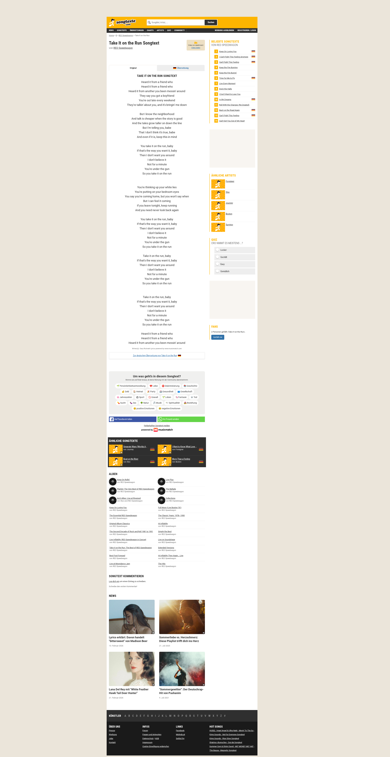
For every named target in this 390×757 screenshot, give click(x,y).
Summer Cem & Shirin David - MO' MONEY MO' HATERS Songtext (237, 746)
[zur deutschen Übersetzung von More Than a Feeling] (201, 461)
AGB (157, 738)
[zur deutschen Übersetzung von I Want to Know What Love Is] (201, 449)
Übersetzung (182, 68)
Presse (112, 730)
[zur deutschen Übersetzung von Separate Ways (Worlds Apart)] (152, 449)
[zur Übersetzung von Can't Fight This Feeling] (253, 62)
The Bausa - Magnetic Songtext (222, 750)
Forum (145, 730)
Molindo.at (180, 734)
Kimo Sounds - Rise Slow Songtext (224, 738)
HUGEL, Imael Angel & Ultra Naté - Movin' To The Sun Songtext (235, 730)
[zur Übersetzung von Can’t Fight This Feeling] (253, 115)
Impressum (147, 742)
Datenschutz (147, 738)
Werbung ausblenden (224, 30)
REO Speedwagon (123, 48)
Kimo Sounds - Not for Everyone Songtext (227, 734)
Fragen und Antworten (151, 734)
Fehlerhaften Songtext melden (157, 425)
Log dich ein (114, 581)
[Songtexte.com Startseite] (123, 22)
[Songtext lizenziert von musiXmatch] (157, 429)
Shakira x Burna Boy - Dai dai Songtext (225, 742)
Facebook (180, 730)
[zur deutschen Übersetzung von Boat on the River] (152, 461)
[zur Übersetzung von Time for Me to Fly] (253, 78)
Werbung (113, 734)
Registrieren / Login (247, 30)
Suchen (211, 22)
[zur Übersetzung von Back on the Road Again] (253, 110)
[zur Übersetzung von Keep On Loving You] (253, 51)
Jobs (111, 738)
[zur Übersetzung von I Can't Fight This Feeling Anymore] (253, 57)
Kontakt (112, 742)
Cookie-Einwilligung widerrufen (155, 746)
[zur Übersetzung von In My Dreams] (253, 99)
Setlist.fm (180, 738)
